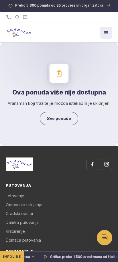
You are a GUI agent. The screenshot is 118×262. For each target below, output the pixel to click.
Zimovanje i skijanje (24, 204)
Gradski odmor (20, 213)
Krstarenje (15, 231)
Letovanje (15, 195)
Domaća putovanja (23, 240)
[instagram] (106, 164)
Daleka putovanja (22, 222)
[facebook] (92, 164)
